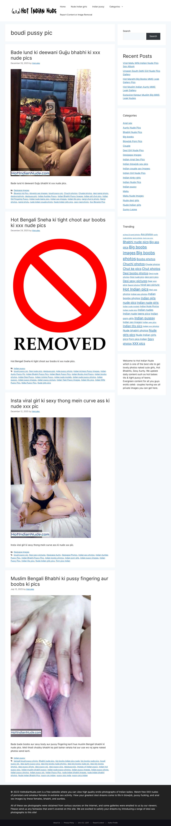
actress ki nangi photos (131, 235)
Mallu (126, 191)
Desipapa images (21, 190)
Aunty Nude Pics (132, 127)
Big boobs (128, 136)
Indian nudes (145, 310)
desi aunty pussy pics (30, 764)
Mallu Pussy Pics (29, 383)
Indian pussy (98, 6)
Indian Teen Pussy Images (68, 380)
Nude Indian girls (79, 6)
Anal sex (127, 123)
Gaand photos (134, 285)
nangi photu (23, 202)
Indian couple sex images (136, 168)
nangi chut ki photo (90, 199)
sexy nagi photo (81, 202)
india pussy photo (64, 371)
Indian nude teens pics (39, 199)
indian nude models (63, 377)
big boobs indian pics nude (67, 761)
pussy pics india (64, 775)
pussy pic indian (48, 775)
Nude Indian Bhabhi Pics (29, 775)
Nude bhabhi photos (135, 330)
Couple (126, 146)
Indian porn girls (72, 558)
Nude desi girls (131, 200)
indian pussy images (27, 380)
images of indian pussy (87, 767)
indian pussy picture (47, 380)
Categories (115, 6)
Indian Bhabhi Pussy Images (70, 196)
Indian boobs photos (54, 558)
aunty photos (137, 238)
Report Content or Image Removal (76, 14)
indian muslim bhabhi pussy (34, 770)
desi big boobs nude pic (78, 764)
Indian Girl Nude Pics (134, 173)
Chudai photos (85, 193)
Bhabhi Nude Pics (132, 132)
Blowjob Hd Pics (21, 193)
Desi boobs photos (135, 273)
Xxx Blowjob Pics (97, 202)
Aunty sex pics (148, 238)
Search (126, 31)
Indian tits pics (74, 199)
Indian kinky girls (132, 177)
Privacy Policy (69, 823)
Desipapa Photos (69, 555)
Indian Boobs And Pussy (83, 374)
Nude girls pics (44, 383)
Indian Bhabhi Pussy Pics (37, 374)
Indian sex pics (149, 322)
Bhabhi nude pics (46, 761)
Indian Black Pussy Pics (60, 374)
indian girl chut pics (92, 196)
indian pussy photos (20, 772)
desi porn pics (151, 277)
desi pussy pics (56, 767)
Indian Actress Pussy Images (86, 371)
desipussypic (31, 196)
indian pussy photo (99, 770)
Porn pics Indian (63, 561)
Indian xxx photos (151, 326)
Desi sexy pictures (37, 555)
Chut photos (151, 269)
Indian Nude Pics (132, 182)
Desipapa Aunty (54, 555)
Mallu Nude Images (133, 196)
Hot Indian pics (135, 289)
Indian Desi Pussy (26, 377)
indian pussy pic (37, 772)
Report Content (98, 823)
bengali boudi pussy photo (26, 761)
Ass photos (147, 234)
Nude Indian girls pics (63, 202)
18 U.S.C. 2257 (83, 823)
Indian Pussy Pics (53, 772)
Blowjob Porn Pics (132, 141)
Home (63, 6)
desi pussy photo (26, 767)
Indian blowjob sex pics (135, 164)
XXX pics (138, 343)
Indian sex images (58, 199)
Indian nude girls (148, 302)
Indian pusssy (144, 318)
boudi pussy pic (56, 193)
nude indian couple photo (41, 202)
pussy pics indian (80, 775)
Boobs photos (146, 259)
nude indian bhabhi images (74, 772)
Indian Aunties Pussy (47, 196)
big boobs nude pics (90, 761)
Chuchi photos (70, 193)
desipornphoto (17, 196)
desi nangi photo (100, 193)
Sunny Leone (130, 209)
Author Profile (113, 823)
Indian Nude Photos (149, 306)
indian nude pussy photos (84, 377)
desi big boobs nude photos (54, 764)
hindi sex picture (150, 284)
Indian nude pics (130, 310)
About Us (56, 823)
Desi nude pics (35, 371)
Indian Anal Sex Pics (134, 159)
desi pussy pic (41, 767)
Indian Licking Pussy (44, 377)
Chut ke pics (132, 269)
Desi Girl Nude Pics (133, 150)
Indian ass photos (86, 555)
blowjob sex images (39, 193)
